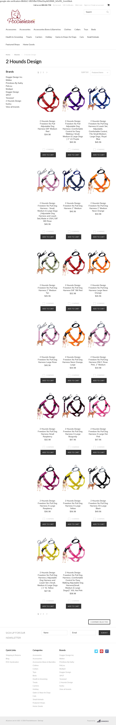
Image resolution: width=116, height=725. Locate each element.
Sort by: (85, 72)
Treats (29, 37)
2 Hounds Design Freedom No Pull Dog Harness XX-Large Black (98, 504)
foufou (8, 104)
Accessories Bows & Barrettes (47, 29)
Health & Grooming (14, 37)
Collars (77, 29)
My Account (57, 5)
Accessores (11, 29)
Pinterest (101, 651)
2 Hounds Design (13, 101)
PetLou (9, 86)
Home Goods (29, 44)
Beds (93, 29)
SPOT (8, 95)
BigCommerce (103, 720)
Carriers (38, 37)
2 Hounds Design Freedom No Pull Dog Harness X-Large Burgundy (72, 433)
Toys (86, 29)
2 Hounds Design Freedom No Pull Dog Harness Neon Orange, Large (72, 361)
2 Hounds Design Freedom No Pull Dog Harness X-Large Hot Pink (98, 433)
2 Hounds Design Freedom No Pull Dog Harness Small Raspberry (47, 433)
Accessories (25, 29)
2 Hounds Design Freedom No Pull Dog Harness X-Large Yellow (72, 504)
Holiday (49, 37)
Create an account (97, 5)
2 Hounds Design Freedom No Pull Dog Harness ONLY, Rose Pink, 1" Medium (98, 361)
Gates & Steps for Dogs (65, 37)
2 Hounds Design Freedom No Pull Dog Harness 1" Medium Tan (47, 289)
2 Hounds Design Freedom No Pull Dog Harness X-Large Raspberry (47, 504)
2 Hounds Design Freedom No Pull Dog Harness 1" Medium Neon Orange (98, 207)
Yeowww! (10, 98)
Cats (82, 37)
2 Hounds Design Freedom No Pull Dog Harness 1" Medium (72, 205)
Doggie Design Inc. (14, 77)
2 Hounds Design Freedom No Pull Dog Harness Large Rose (47, 359)
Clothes (67, 29)
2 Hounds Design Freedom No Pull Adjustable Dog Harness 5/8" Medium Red (47, 126)
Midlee (9, 80)
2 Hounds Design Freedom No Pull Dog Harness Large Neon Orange (98, 289)
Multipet (9, 89)
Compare (50, 149)
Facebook (107, 651)
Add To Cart (48, 155)
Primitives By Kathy (14, 83)
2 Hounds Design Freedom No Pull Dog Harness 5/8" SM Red (72, 287)
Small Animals (93, 37)
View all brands (12, 107)
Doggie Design (12, 92)
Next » (47, 614)
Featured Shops (13, 44)
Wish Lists (78, 5)
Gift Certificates (68, 5)
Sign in (86, 5)
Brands (17, 55)
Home (8, 55)
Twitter (96, 651)
